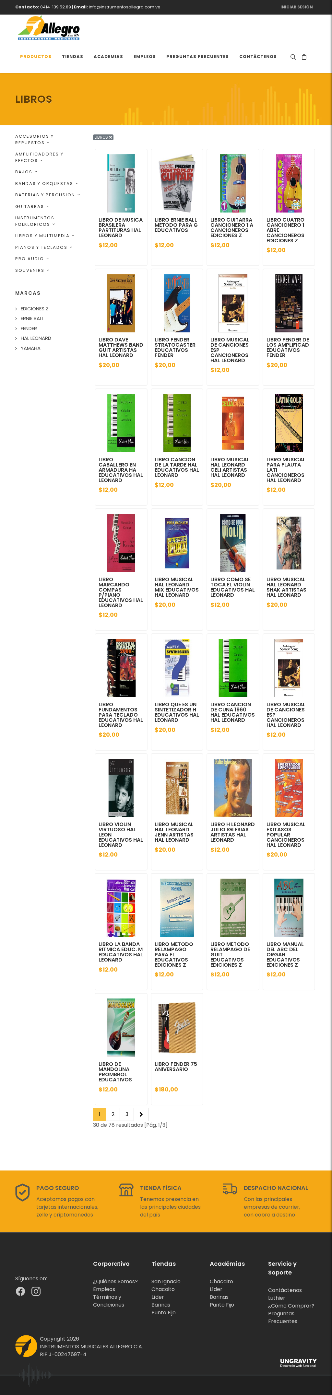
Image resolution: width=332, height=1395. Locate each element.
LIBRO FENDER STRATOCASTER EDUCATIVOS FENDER (175, 347)
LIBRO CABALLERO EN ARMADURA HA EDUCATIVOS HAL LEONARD (121, 470)
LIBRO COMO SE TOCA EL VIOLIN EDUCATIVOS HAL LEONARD (232, 587)
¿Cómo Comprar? (291, 1305)
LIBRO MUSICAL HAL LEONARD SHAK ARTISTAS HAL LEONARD (286, 587)
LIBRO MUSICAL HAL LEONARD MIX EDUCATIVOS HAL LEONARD (177, 587)
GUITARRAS (29, 206)
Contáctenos (285, 1290)
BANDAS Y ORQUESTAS (44, 183)
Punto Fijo (163, 1312)
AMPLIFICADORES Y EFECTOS (39, 157)
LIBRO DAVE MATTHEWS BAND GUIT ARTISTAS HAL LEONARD (121, 347)
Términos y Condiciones (108, 1301)
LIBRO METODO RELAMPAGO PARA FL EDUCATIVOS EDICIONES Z (174, 954)
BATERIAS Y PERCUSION (45, 195)
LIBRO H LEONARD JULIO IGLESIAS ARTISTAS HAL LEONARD (232, 832)
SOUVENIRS (29, 270)
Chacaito (163, 1289)
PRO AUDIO (29, 259)
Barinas (160, 1305)
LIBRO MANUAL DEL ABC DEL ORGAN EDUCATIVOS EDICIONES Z (285, 954)
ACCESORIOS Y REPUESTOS (34, 139)
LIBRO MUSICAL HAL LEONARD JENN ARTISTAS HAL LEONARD (174, 832)
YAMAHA (31, 348)
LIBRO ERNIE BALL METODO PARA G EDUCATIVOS (176, 225)
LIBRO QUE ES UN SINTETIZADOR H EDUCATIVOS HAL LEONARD (177, 712)
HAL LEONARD (36, 338)
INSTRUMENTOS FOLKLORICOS (34, 221)
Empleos (104, 1289)
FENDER (29, 328)
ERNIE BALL (32, 318)
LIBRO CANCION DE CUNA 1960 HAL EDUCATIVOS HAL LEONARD (232, 712)
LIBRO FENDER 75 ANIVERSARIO (176, 1066)
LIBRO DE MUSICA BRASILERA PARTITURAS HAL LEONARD (121, 227)
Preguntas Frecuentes (282, 1317)
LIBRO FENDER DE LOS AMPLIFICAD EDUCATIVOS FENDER (288, 347)
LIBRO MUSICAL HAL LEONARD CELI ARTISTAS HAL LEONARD (229, 467)
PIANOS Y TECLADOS (41, 247)
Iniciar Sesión (296, 7)
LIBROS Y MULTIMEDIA (42, 236)
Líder (157, 1297)
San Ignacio (166, 1281)
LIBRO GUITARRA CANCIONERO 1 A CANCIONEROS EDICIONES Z (231, 227)
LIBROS (102, 137)
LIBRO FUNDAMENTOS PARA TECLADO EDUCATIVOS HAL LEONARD (121, 715)
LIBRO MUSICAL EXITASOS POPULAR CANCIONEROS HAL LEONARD (286, 835)
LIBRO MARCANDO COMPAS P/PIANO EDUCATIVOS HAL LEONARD (121, 592)
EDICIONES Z (35, 308)
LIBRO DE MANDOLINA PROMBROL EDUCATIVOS (115, 1071)
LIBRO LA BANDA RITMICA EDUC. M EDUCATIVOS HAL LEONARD (121, 951)
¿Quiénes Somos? (115, 1281)
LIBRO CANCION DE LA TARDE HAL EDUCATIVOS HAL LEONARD (177, 467)
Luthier (276, 1298)
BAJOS (23, 172)
